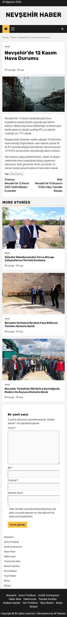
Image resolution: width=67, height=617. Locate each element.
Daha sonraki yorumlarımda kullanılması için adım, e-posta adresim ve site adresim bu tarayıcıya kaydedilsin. (32, 512)
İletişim (7, 585)
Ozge (21, 70)
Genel (7, 47)
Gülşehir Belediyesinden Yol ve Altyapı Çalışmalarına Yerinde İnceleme (29, 259)
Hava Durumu (17, 174)
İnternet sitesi (15, 492)
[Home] (6, 29)
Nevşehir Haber (33, 14)
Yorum (12, 427)
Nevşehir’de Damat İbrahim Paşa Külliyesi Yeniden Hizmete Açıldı (31, 324)
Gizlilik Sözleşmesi (13, 546)
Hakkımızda (9, 556)
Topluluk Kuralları (12, 561)
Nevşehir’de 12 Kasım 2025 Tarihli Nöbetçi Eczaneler (17, 185)
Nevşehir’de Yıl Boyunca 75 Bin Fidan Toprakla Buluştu (48, 185)
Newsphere (43, 613)
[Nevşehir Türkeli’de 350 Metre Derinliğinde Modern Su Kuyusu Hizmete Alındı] (33, 359)
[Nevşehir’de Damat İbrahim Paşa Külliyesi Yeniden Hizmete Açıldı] (33, 293)
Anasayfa (9, 537)
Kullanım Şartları (12, 566)
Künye (7, 580)
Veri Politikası (10, 571)
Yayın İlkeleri (10, 576)
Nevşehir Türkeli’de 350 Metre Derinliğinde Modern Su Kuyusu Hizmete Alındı (32, 390)
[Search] (62, 29)
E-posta (13, 480)
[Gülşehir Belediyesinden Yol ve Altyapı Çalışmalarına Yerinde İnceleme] (33, 228)
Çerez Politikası (11, 542)
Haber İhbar (9, 551)
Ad (10, 467)
